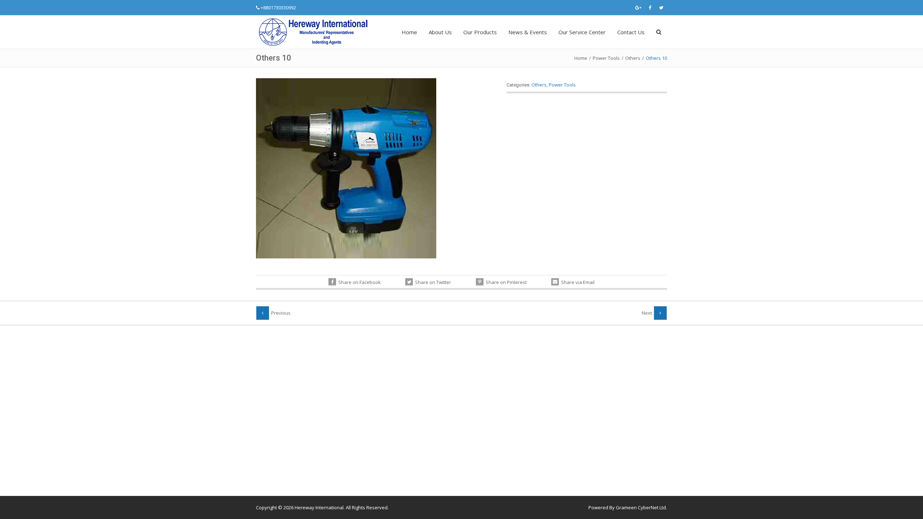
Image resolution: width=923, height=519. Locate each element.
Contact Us (631, 32)
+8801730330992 (278, 7)
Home (409, 32)
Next (647, 313)
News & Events (527, 32)
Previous (281, 313)
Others (632, 58)
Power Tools (606, 58)
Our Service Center (582, 32)
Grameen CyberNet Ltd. (641, 507)
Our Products (480, 32)
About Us (440, 32)
